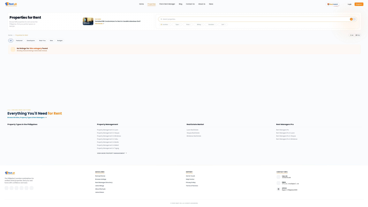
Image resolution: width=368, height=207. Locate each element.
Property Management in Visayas (108, 133)
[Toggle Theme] (343, 4)
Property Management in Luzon (107, 130)
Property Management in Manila (108, 142)
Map (358, 35)
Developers (31, 40)
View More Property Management (111, 153)
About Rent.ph (100, 189)
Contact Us (190, 4)
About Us (201, 4)
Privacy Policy (191, 182)
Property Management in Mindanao (109, 136)
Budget (59, 40)
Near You (42, 40)
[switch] (353, 19)
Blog (180, 4)
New (51, 40)
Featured (19, 40)
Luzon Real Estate (192, 130)
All (11, 40)
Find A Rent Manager (167, 4)
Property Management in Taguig (108, 148)
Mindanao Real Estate (194, 136)
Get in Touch (190, 176)
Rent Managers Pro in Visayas (286, 136)
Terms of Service (192, 186)
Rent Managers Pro (282, 130)
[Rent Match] (332, 4)
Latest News (99, 192)
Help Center (190, 179)
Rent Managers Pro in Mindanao (286, 139)
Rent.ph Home (100, 176)
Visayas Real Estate (193, 133)
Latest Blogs (99, 186)
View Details (99, 23)
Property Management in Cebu (107, 139)
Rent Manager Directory (103, 182)
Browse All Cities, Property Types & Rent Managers (26, 117)
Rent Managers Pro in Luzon (285, 133)
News (211, 4)
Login (349, 4)
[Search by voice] (347, 19)
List (352, 35)
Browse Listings (100, 179)
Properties (152, 4)
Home (141, 4)
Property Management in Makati (108, 145)
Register (359, 4)
